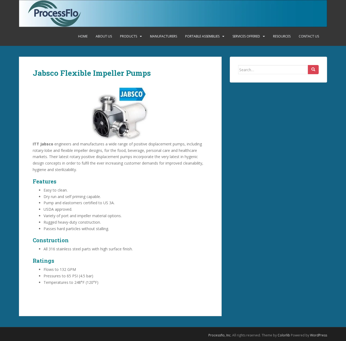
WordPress (318, 335)
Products (128, 36)
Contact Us (309, 36)
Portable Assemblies (202, 36)
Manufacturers (163, 36)
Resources (282, 36)
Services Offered (246, 36)
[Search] (313, 69)
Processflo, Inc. (219, 335)
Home (83, 36)
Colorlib (284, 335)
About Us (104, 36)
